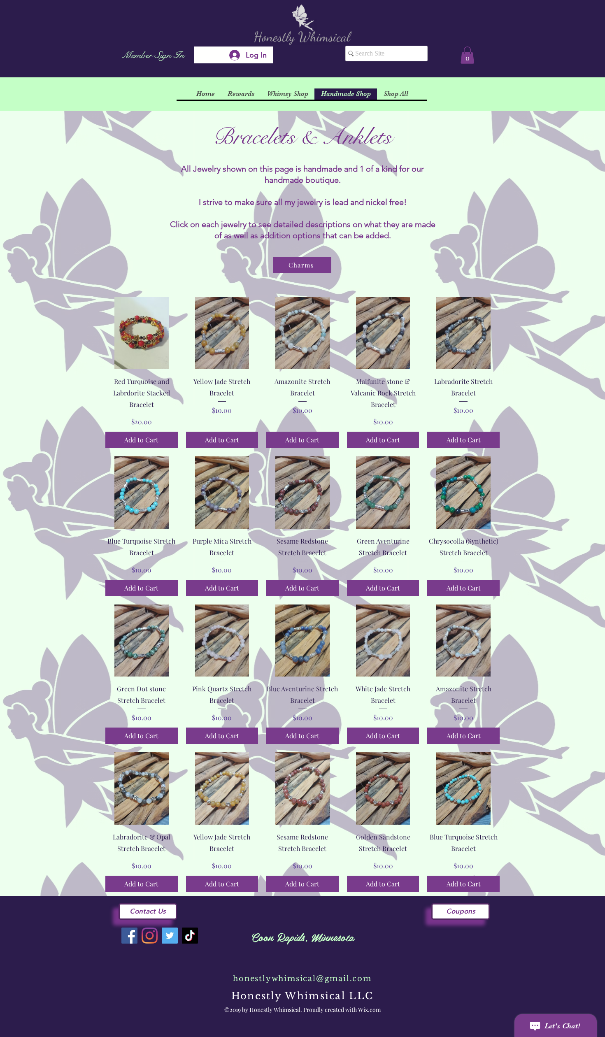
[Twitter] (170, 936)
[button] (467, 55)
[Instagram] (150, 936)
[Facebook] (129, 936)
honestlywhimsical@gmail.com (302, 978)
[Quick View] (141, 333)
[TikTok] (190, 936)
